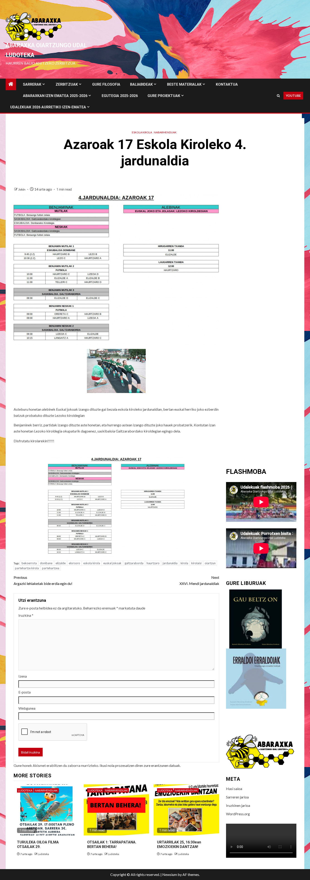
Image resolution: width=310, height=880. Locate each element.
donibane (46, 563)
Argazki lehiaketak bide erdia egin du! (43, 580)
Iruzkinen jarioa (238, 805)
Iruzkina (25, 615)
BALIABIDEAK (141, 84)
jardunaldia (170, 563)
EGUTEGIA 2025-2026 (120, 96)
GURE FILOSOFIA (106, 84)
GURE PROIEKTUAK (164, 96)
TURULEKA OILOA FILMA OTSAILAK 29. (38, 844)
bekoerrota (29, 563)
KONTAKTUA (227, 84)
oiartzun (210, 563)
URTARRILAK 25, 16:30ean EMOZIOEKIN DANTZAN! (179, 844)
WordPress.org (238, 814)
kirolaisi (196, 563)
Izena (22, 676)
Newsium (169, 874)
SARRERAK (32, 84)
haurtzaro (153, 563)
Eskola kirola (142, 132)
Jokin (22, 189)
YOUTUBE (293, 95)
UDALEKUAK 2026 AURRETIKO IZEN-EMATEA (48, 107)
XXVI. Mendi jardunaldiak (199, 580)
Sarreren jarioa (237, 797)
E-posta (24, 692)
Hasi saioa (234, 788)
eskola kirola (91, 563)
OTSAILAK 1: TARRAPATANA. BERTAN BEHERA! (111, 844)
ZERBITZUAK (67, 84)
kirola (184, 563)
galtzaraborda (134, 563)
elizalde (61, 563)
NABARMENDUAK (165, 132)
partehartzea (50, 568)
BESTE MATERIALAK (184, 84)
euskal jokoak (112, 563)
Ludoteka (25, 790)
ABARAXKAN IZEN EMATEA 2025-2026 (55, 96)
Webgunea (26, 708)
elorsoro (74, 563)
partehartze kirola (27, 568)
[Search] (278, 95)
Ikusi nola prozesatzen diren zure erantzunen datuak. (140, 765)
